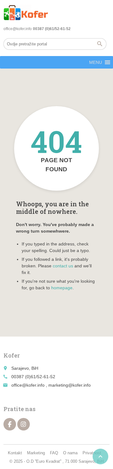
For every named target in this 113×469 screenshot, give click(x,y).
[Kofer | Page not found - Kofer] (25, 12)
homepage (62, 287)
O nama (70, 453)
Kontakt (15, 453)
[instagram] (23, 424)
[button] (95, 62)
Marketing (36, 453)
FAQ (54, 453)
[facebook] (9, 424)
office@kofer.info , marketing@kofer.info (51, 385)
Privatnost (92, 453)
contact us (63, 265)
